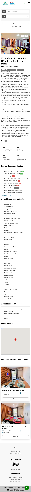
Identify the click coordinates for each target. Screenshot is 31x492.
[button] (4, 53)
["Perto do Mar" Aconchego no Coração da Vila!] (15, 413)
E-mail (16, 23)
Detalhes (15, 398)
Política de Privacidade (15, 453)
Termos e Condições (15, 451)
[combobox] (18, 16)
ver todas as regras (6, 195)
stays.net (17, 489)
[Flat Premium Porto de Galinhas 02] (15, 377)
